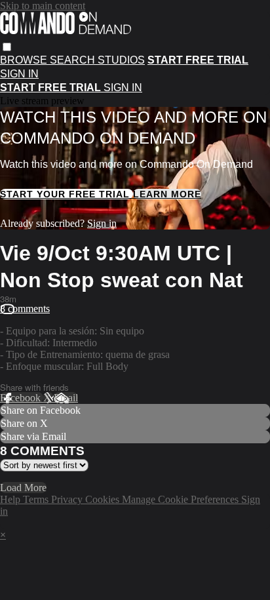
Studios (121, 60)
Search (74, 60)
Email (66, 397)
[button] (7, 47)
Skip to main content (42, 5)
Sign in (19, 73)
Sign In (123, 87)
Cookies (103, 499)
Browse (25, 60)
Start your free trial (66, 194)
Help (11, 499)
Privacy (68, 499)
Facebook (21, 397)
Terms (37, 499)
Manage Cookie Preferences (181, 499)
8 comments (25, 308)
